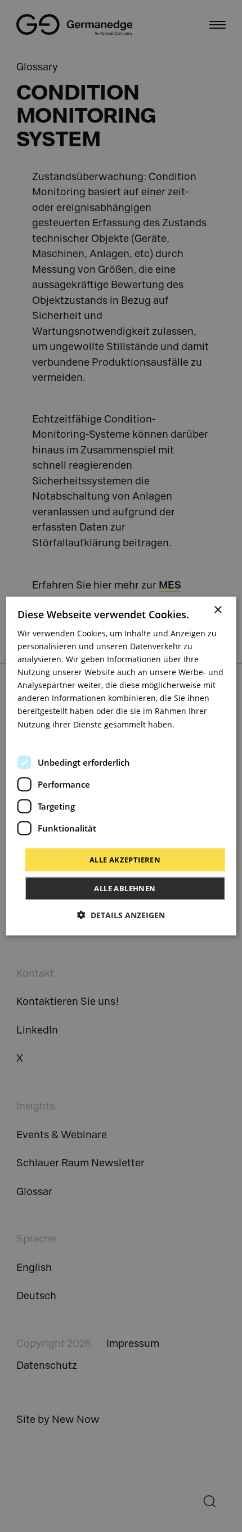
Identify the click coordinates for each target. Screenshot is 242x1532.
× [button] (217, 609)
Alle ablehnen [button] (124, 888)
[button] (121, 915)
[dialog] (121, 766)
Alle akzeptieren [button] (124, 859)
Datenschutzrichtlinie (57, 736)
